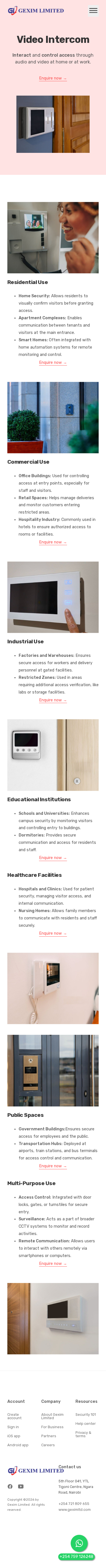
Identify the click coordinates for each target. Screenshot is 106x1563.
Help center (85, 1424)
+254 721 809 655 (74, 1504)
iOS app (13, 1436)
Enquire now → (53, 78)
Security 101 (85, 1415)
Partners (48, 1436)
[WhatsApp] (79, 1543)
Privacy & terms (83, 1434)
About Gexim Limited (52, 1416)
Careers (48, 1445)
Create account (14, 1416)
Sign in (13, 1427)
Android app (18, 1445)
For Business (52, 1427)
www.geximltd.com (75, 1509)
